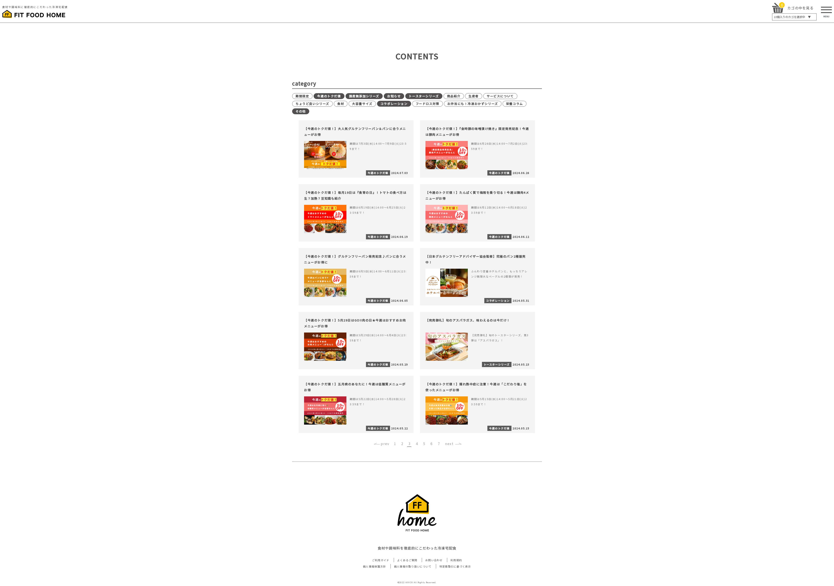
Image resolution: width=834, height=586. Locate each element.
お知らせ (394, 96)
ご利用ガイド (380, 560)
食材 (340, 103)
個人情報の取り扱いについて (413, 566)
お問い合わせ (434, 560)
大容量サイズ (362, 103)
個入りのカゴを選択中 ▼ (792, 17)
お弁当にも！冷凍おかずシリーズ (472, 103)
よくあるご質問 (407, 560)
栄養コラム (514, 103)
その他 (301, 111)
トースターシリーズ (424, 96)
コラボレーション (394, 103)
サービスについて (500, 96)
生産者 (473, 96)
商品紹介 (453, 96)
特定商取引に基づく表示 (455, 566)
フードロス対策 (427, 103)
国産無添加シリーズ (364, 96)
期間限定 (302, 96)
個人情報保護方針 (374, 566)
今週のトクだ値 (329, 96)
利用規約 (456, 560)
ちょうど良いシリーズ (312, 103)
